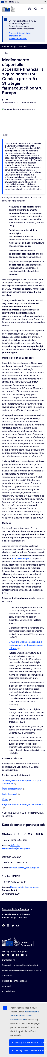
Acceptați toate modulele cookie (28, 1042)
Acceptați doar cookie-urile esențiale (28, 1050)
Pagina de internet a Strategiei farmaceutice (22, 804)
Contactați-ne (8, 960)
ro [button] (29, 8)
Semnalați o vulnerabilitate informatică (20, 965)
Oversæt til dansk (16, 33)
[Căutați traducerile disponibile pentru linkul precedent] (18, 648)
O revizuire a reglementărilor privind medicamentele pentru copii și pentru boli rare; (26, 645)
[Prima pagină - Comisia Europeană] (8, 8)
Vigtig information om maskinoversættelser (20, 35)
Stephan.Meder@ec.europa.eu (24, 887)
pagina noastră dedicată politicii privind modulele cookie (24, 1015)
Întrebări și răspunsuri (12, 788)
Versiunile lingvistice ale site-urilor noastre (21, 970)
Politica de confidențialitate (14, 981)
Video (5, 799)
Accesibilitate (8, 991)
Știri (6, 53)
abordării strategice (21, 558)
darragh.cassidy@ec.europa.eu (24, 867)
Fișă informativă (9, 794)
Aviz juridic (7, 986)
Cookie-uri (7, 975)
